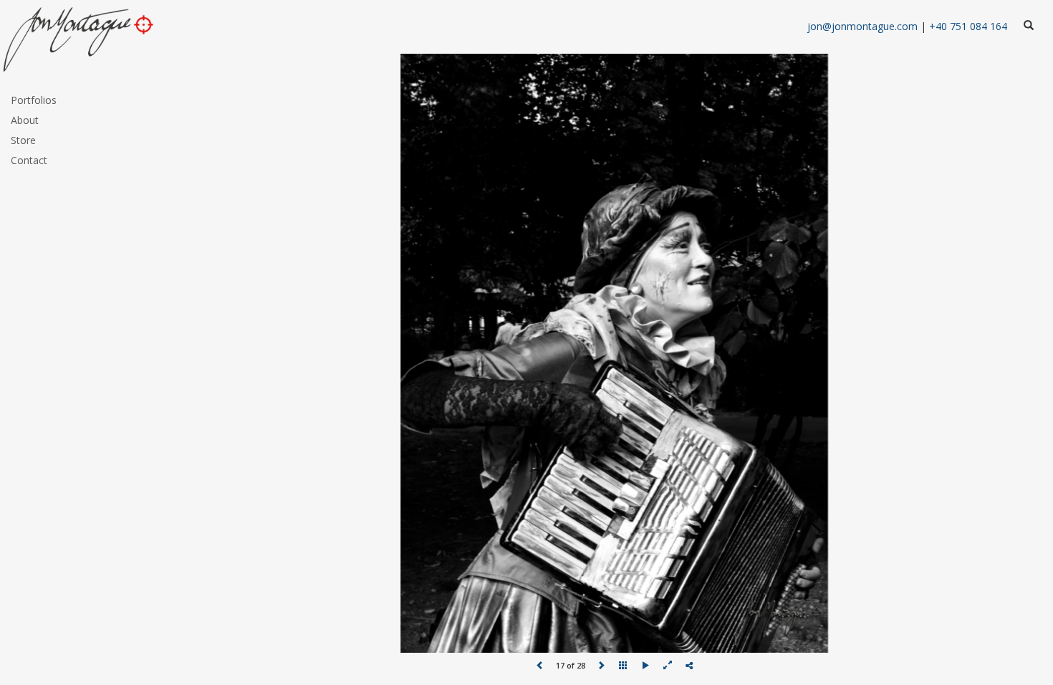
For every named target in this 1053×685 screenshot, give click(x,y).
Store (23, 140)
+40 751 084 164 (968, 26)
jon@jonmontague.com (862, 26)
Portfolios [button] (34, 100)
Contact (29, 160)
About (25, 120)
